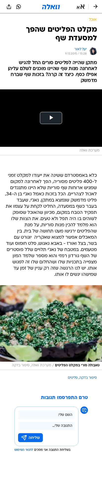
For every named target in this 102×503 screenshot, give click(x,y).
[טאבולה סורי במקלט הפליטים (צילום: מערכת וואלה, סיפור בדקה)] (51, 327)
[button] (80, 6)
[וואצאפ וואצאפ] (18, 6)
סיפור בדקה (88, 377)
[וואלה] (51, 6)
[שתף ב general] (9, 6)
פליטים (73, 377)
